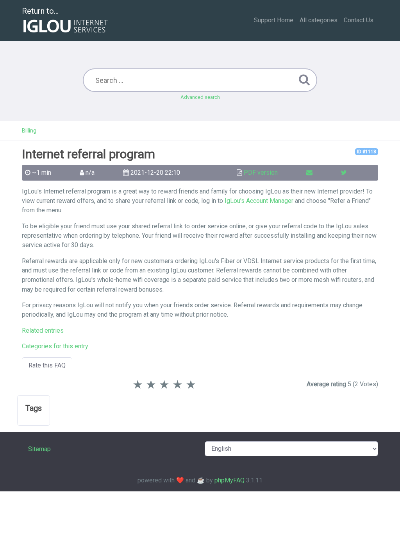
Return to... (40, 11)
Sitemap (39, 449)
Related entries (43, 330)
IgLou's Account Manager (259, 200)
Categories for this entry (55, 346)
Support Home (273, 20)
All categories (319, 20)
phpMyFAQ (229, 480)
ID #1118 (366, 151)
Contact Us (358, 20)
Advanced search (200, 97)
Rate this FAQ (47, 365)
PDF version (261, 172)
